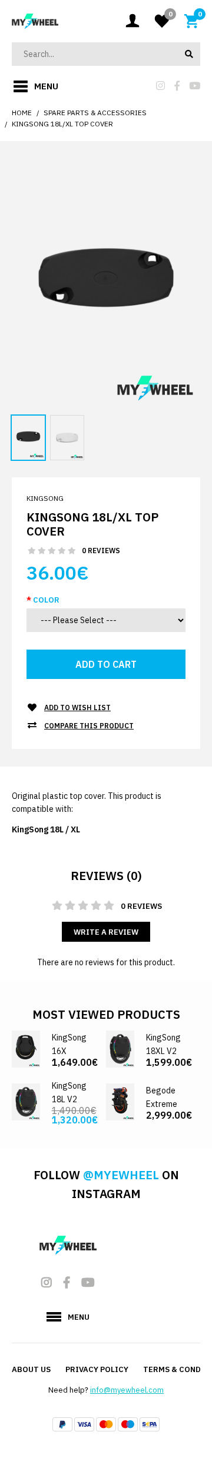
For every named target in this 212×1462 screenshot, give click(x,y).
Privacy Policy (96, 1369)
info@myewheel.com (127, 1390)
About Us (31, 1369)
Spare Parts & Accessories (95, 112)
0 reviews (101, 550)
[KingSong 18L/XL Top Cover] (106, 283)
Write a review (106, 932)
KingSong (45, 498)
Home (22, 112)
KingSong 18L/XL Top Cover (62, 123)
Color (46, 600)
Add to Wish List (77, 707)
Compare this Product (89, 725)
